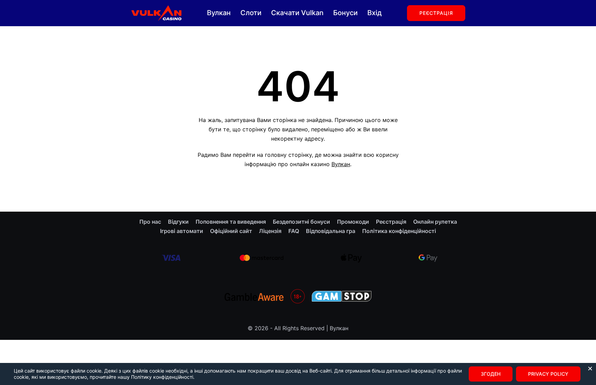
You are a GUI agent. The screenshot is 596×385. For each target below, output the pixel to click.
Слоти (250, 13)
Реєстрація (436, 13)
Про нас (150, 221)
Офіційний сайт (231, 230)
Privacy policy (548, 374)
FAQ (293, 230)
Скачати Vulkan (297, 13)
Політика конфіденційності (399, 230)
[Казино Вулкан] (156, 12)
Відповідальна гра (330, 230)
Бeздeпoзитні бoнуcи (301, 221)
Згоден (490, 374)
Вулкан (219, 13)
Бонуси (345, 13)
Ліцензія (270, 230)
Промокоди (353, 221)
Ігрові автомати (181, 230)
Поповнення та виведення (231, 221)
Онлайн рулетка (435, 221)
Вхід (374, 13)
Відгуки (178, 221)
